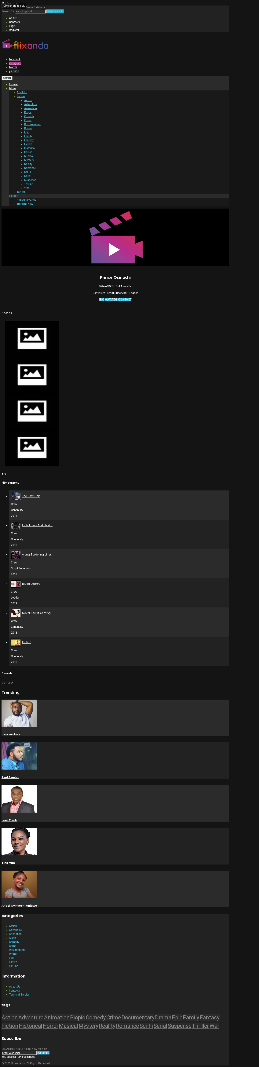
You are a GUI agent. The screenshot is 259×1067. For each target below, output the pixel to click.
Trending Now (25, 203)
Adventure (30, 104)
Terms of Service (19, 994)
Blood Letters (31, 583)
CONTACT (124, 299)
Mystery (29, 160)
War (26, 187)
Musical (28, 156)
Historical (29, 148)
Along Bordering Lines (37, 554)
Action (28, 100)
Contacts (14, 22)
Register (14, 29)
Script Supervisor (117, 292)
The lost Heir (31, 496)
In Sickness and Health (37, 525)
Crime (27, 120)
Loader (134, 292)
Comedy (29, 116)
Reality (28, 164)
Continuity (99, 292)
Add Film (22, 92)
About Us (14, 986)
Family (28, 136)
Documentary (32, 124)
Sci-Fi (27, 171)
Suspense (30, 179)
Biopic (27, 112)
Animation (30, 108)
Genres (21, 96)
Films (12, 88)
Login (12, 25)
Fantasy (29, 140)
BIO (101, 299)
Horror (28, 152)
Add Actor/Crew (26, 199)
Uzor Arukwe (11, 734)
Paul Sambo (10, 777)
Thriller (28, 183)
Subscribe (43, 1052)
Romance (30, 167)
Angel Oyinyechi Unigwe (19, 905)
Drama (28, 128)
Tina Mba (8, 863)
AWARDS (111, 299)
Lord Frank (9, 820)
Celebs (13, 196)
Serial (27, 175)
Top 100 (21, 191)
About (12, 18)
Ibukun (26, 642)
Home (13, 84)
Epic (26, 132)
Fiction (28, 144)
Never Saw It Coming (36, 613)
